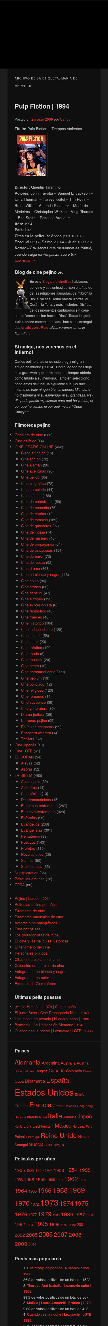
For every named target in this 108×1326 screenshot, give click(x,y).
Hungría (20, 1117)
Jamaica (70, 1116)
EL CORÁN (24, 757)
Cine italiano (31, 635)
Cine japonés (25, 745)
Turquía (58, 1145)
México (63, 1125)
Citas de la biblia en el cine (37, 959)
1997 (64, 1225)
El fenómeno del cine (32, 947)
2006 (46, 1233)
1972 (35, 1204)
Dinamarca (35, 1081)
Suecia (36, 1144)
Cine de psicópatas (37, 550)
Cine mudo (30, 653)
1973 (49, 1202)
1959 (40, 1179)
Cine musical (32, 659)
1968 (60, 1190)
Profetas (28, 848)
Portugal (33, 1137)
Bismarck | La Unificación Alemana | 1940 (49, 1024)
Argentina (51, 1063)
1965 (33, 1191)
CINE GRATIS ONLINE (34, 446)
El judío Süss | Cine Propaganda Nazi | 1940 (52, 1012)
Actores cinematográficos (36, 922)
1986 (67, 1214)
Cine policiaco (32, 684)
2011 (33, 1244)
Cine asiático (25, 440)
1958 (29, 1179)
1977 (33, 1214)
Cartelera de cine (29, 434)
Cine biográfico (33, 483)
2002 (20, 1235)
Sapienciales (31, 866)
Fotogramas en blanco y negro (40, 971)
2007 (61, 1234)
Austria (82, 1063)
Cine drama (30, 568)
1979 (45, 1213)
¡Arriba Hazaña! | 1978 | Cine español (46, 1006)
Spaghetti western (36, 732)
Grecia (58, 1105)
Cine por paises (28, 929)
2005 (32, 1234)
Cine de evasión (34, 519)
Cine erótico (31, 586)
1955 (85, 1169)
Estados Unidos (44, 1092)
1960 (51, 1179)
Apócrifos (29, 787)
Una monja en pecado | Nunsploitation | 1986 (52, 1018)
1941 (49, 1170)
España (57, 1080)
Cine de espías (33, 513)
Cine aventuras (33, 471)
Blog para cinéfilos (56, 281)
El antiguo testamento (39, 805)
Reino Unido (59, 1135)
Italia (55, 1115)
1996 (54, 1224)
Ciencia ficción (33, 453)
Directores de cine (30, 910)
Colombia (74, 1070)
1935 (20, 1170)
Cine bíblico (31, 793)
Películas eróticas (30, 878)
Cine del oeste (33, 562)
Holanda (70, 1106)
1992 (20, 1224)
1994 (29, 1225)
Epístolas (29, 817)
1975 (81, 1203)
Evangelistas (32, 830)
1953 (59, 1170)
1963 (82, 1180)
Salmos (27, 860)
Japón (85, 1116)
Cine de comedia (35, 507)
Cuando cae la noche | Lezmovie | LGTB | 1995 (54, 1030)
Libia (27, 1126)
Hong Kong (85, 1106)
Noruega (79, 1126)
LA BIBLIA (24, 775)
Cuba (19, 1081)
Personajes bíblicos (31, 953)
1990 (89, 1215)
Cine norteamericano (38, 671)
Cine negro (30, 665)
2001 (81, 1224)
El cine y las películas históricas (42, 941)
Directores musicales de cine (39, 916)
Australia (68, 1063)
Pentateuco (30, 836)
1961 (59, 1180)
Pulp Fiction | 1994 (42, 106)
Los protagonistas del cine (36, 935)
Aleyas (27, 763)
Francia (40, 1104)
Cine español (32, 592)
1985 (56, 1215)
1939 (30, 1170)
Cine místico (31, 647)
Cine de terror (32, 556)
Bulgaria (29, 1071)
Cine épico (30, 580)
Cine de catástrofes (37, 501)
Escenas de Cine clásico (35, 983)
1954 (71, 1169)
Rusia (83, 1136)
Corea (87, 1071)
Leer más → (25, 260)
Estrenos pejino (34, 720)
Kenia (18, 1126)
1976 (21, 1214)
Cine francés (31, 617)
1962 (71, 1178)
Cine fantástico (33, 611)
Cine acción (31, 459)
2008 (75, 1234)
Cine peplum (31, 678)
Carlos (65, 119)
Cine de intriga (33, 532)
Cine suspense (33, 702)
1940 (39, 1170)
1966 (45, 1190)
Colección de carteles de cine (39, 965)
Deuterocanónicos (36, 799)
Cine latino (30, 641)
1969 (77, 1189)
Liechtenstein (43, 1126)
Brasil (18, 1071)
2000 (72, 1225)
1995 (41, 1223)
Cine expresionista (36, 605)
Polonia (21, 1136)
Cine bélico (30, 477)
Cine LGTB (24, 751)
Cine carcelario (33, 489)
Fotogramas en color (32, 977)
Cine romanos (32, 696)
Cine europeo (32, 599)
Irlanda (32, 1116)
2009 (21, 1243)
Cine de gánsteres (36, 525)
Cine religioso (32, 690)
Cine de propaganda (37, 544)
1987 (80, 1214)
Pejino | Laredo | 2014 (33, 898)
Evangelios (30, 824)
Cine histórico (32, 623)
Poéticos (28, 842)
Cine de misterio (34, 538)
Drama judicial (33, 714)
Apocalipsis (30, 781)
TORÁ (20, 884)
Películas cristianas (37, 726)
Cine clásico (31, 495)
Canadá (57, 1070)
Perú (89, 1126)
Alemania (28, 1062)
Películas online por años (36, 904)
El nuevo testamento (38, 811)
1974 (66, 1202)
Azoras (27, 769)
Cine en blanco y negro (40, 574)
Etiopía (79, 1094)
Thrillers (27, 738)
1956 (19, 1179)
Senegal (21, 1144)
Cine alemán (31, 465)
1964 (21, 1190)
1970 (22, 1203)
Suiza (48, 1145)
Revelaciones (32, 854)
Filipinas (21, 1105)
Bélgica (42, 1070)
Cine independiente (37, 629)
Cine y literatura (34, 708)
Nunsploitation (26, 872)
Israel (43, 1117)
